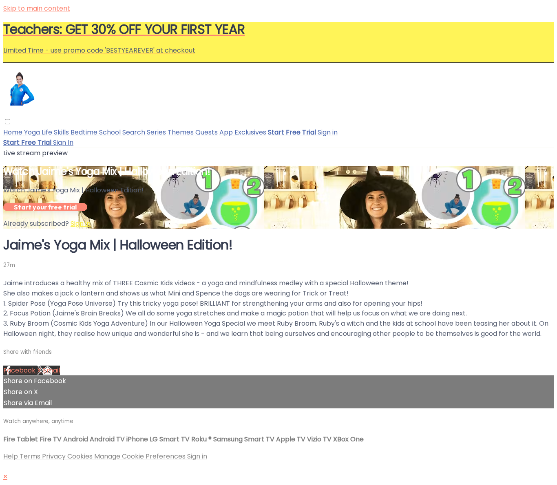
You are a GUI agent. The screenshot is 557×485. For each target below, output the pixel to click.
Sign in (328, 132)
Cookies (80, 456)
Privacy (54, 456)
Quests (206, 132)
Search (134, 132)
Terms (31, 456)
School (110, 132)
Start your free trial (45, 207)
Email (51, 370)
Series (156, 132)
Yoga (33, 132)
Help (11, 456)
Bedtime (85, 132)
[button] (7, 121)
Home (13, 132)
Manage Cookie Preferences (140, 456)
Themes (181, 132)
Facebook (20, 370)
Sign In (63, 142)
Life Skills (56, 132)
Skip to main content (36, 8)
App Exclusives (242, 132)
